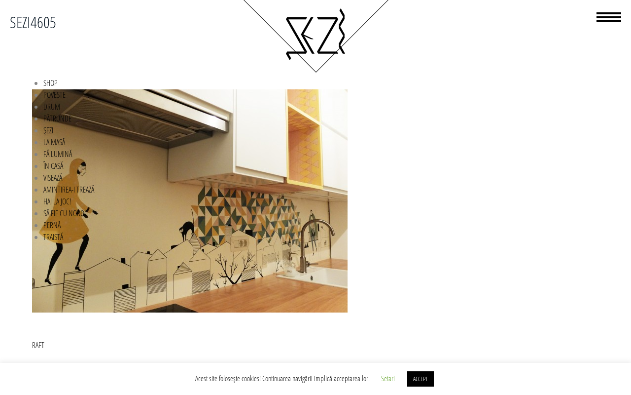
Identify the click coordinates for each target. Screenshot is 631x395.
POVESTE (54, 94)
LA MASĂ (54, 142)
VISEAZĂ (52, 177)
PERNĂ (52, 225)
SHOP (50, 83)
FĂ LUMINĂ (57, 154)
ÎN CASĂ (53, 165)
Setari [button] (388, 378)
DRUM (51, 106)
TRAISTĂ (53, 237)
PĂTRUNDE (57, 118)
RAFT (38, 345)
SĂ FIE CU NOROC (65, 213)
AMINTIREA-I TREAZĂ (68, 189)
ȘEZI (48, 130)
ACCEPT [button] (420, 378)
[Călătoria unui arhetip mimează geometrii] (315, 71)
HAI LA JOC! (57, 201)
